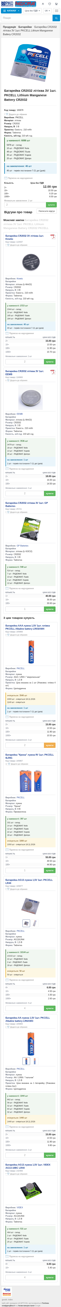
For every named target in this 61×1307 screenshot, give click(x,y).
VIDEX (20, 1207)
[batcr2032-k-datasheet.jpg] (53, 236)
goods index (7, 1299)
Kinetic (20, 278)
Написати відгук (47, 211)
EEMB (20, 414)
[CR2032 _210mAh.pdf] (53, 372)
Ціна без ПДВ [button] (31, 11)
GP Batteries (22, 546)
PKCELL (19, 117)
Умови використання (26, 1306)
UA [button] (46, 11)
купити (51, 205)
